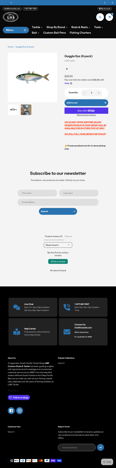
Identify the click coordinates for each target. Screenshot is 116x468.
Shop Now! (13, 390)
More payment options (86, 115)
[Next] (104, 2)
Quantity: (73, 92)
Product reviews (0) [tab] (54, 236)
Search (61, 363)
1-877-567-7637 (30, 9)
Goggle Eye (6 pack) (25, 47)
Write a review (58, 261)
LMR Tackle (70, 60)
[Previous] (11, 2)
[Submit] (100, 447)
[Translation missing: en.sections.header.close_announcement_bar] (112, 2)
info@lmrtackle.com (12, 9)
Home (10, 47)
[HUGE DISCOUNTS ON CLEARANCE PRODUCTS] (58, 2)
